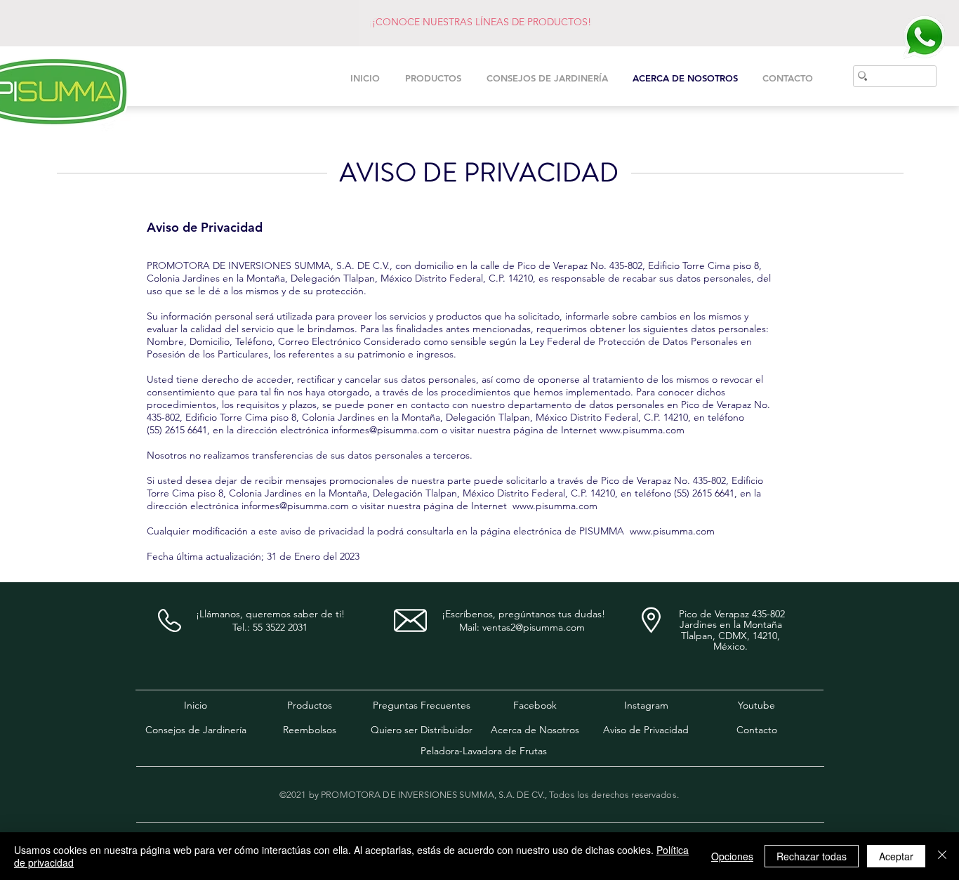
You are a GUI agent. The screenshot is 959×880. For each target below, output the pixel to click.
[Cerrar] (942, 856)
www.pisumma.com (642, 429)
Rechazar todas (811, 856)
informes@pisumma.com (385, 429)
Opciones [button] (732, 856)
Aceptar (896, 856)
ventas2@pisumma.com (533, 627)
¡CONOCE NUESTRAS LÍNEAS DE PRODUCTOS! (481, 21)
